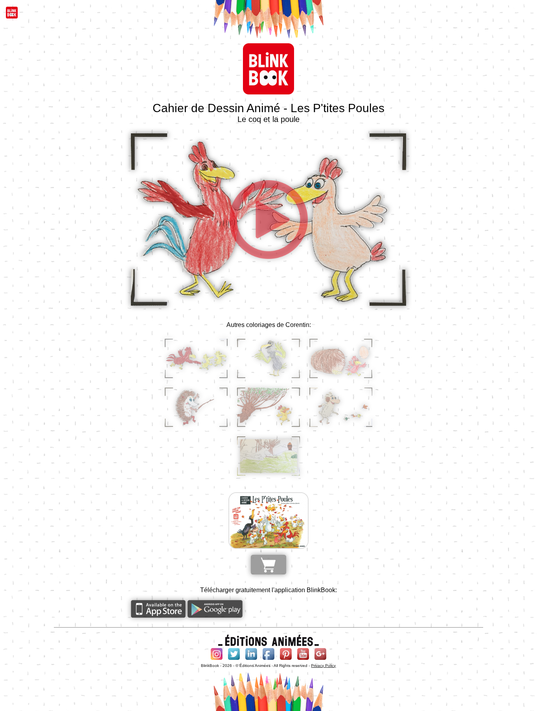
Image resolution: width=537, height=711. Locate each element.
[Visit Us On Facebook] (268, 659)
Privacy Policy (323, 665)
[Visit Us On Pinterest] (286, 659)
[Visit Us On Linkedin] (251, 659)
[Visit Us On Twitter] (234, 659)
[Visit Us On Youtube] (303, 659)
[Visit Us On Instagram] (216, 659)
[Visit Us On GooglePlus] (320, 659)
